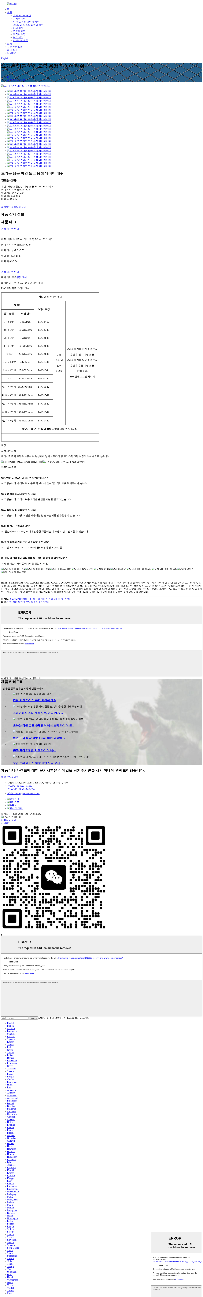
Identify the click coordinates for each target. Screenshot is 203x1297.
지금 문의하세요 (9, 777)
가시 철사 (18, 28)
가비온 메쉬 (19, 18)
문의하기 (12, 53)
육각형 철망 (19, 34)
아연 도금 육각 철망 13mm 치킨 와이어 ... (39, 737)
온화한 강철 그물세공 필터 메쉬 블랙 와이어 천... (43, 725)
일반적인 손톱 (20, 40)
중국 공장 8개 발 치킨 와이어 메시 (34, 750)
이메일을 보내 (8, 820)
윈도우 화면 (19, 31)
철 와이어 (18, 37)
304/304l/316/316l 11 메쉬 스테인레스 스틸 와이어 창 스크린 (40, 599)
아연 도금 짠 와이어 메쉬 (26, 22)
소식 (9, 43)
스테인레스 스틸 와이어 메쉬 (28, 25)
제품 (9, 12)
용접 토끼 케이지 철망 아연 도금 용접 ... (38, 763)
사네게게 (6, 823)
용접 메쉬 (22, 277)
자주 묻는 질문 (15, 46)
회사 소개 (12, 50)
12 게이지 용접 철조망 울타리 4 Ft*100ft (28, 602)
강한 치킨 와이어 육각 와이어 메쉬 (34, 700)
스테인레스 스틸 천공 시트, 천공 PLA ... (38, 712)
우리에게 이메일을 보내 (13, 207)
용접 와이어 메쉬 (22, 15)
